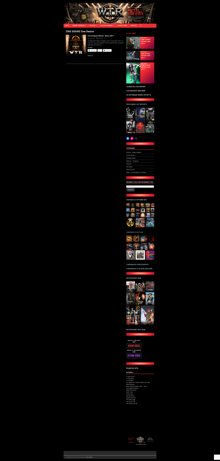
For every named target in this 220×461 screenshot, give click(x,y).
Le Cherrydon (130, 378)
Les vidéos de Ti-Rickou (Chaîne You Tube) (138, 382)
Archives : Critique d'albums (133, 152)
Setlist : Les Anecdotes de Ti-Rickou (136, 172)
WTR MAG (100, 38)
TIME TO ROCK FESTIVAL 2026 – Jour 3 (146, 55)
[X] (136, 138)
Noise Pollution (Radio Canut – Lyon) (136, 386)
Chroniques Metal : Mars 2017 (101, 36)
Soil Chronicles (130, 396)
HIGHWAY (130, 302)
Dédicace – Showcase (132, 161)
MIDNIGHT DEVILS (150, 302)
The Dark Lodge (130, 399)
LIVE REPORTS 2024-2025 (135, 91)
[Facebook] (127, 138)
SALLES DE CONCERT (106, 25)
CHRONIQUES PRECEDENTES (137, 264)
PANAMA (150, 289)
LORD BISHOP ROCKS (148, 321)
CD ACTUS (92, 25)
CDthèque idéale (130, 158)
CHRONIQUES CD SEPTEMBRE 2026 (136, 200)
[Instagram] (131, 138)
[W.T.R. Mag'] (110, 22)
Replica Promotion (131, 390)
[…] (101, 45)
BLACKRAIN (133, 322)
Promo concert (130, 169)
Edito (67, 25)
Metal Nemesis (130, 384)
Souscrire (130, 189)
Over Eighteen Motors (132, 388)
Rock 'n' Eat (129, 392)
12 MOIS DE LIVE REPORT (136, 87)
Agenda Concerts (78, 25)
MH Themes (89, 457)
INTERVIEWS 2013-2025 (135, 329)
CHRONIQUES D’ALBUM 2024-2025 (139, 269)
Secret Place (129, 394)
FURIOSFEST (130, 288)
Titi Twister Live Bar (131, 403)
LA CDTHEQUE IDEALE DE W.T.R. (138, 95)
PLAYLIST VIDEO (122, 25)
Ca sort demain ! (130, 155)
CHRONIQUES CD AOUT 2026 (134, 232)
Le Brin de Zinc (130, 376)
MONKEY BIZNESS (140, 288)
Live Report (129, 166)
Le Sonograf (129, 380)
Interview (128, 164)
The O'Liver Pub (130, 401)
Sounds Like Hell (130, 398)
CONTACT (134, 25)
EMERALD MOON (140, 302)
